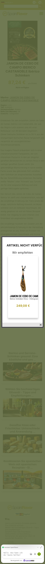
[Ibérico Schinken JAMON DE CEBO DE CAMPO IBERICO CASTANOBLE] (23, 294)
